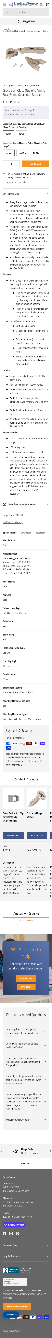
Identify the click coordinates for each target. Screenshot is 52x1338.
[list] (26, 58)
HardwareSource (14, 1330)
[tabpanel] (26, 630)
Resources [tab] (40, 532)
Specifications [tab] (9, 532)
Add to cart (36, 164)
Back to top (26, 1163)
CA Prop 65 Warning (13, 522)
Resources (26, 987)
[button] (47, 4)
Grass (5, 85)
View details (13, 835)
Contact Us (26, 978)
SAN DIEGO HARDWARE (17, 1306)
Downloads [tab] (26, 532)
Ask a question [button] (26, 920)
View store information (17, 182)
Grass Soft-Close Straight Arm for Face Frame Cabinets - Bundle (25, 31)
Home (5, 29)
